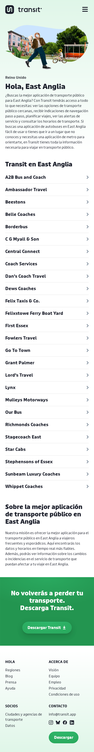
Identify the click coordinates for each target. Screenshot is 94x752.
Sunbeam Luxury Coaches (32, 474)
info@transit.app (62, 714)
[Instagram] (51, 722)
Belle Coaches (20, 214)
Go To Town (17, 350)
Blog (9, 676)
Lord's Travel (19, 375)
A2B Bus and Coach (25, 177)
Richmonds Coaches (26, 424)
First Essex (16, 325)
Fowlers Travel (21, 338)
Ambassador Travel (26, 189)
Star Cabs (15, 449)
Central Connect (22, 251)
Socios (11, 706)
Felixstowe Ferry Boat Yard (34, 313)
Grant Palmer (19, 363)
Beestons (15, 202)
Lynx (10, 387)
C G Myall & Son (22, 239)
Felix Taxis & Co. (22, 301)
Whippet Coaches (24, 486)
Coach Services (21, 264)
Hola (10, 661)
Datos (10, 725)
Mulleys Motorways (26, 400)
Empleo (55, 682)
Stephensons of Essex (29, 462)
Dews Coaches (20, 288)
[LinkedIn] (72, 722)
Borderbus (16, 227)
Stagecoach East (23, 437)
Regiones (12, 670)
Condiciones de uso (64, 694)
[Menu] (85, 9)
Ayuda (10, 688)
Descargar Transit (44, 627)
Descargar (63, 737)
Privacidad (57, 688)
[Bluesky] (58, 722)
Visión (54, 670)
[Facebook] (65, 722)
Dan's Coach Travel (25, 276)
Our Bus (13, 412)
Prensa (10, 682)
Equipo (54, 676)
